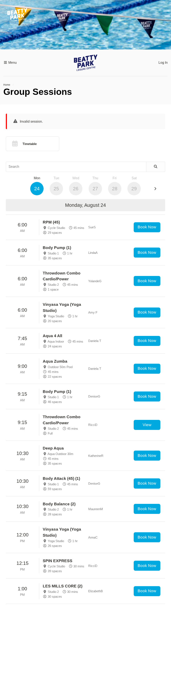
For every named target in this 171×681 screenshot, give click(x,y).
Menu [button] (12, 62)
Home (6, 84)
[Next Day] (155, 189)
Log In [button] (163, 62)
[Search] (155, 167)
